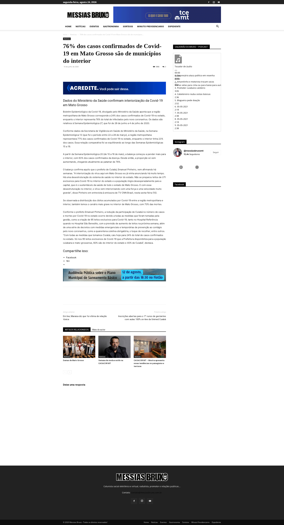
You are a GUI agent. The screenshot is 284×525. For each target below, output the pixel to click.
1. (195, 75)
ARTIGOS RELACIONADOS (77, 330)
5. (187, 100)
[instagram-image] (181, 167)
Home (68, 26)
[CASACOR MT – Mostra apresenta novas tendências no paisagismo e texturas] (150, 347)
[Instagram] (214, 2)
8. (181, 119)
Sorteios (128, 26)
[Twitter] (73, 73)
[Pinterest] (80, 73)
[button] (217, 26)
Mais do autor (98, 330)
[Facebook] (208, 2)
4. (192, 94)
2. (194, 81)
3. (190, 87)
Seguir (216, 152)
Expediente (174, 26)
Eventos (94, 26)
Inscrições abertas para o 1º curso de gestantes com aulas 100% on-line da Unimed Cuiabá (142, 318)
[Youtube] (219, 2)
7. (181, 112)
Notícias (80, 26)
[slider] (212, 85)
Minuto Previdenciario (150, 26)
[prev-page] (65, 372)
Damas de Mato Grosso (73, 360)
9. (181, 125)
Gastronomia (111, 26)
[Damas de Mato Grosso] (79, 347)
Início (65, 34)
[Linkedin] (93, 73)
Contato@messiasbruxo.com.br (146, 492)
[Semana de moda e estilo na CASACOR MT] (114, 347)
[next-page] (69, 372)
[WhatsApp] (86, 73)
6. (181, 106)
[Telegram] (100, 73)
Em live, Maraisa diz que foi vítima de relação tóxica (85, 318)
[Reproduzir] (176, 70)
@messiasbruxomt (194, 150)
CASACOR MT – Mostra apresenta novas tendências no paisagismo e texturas (149, 363)
